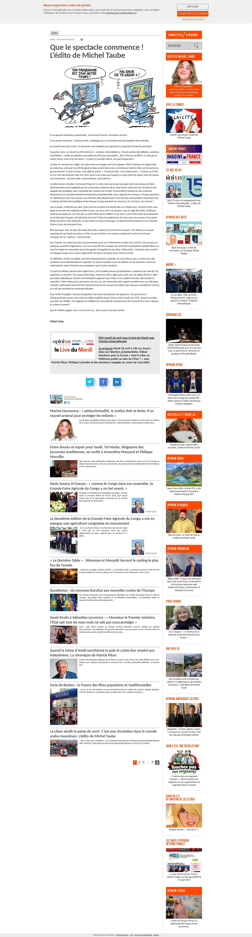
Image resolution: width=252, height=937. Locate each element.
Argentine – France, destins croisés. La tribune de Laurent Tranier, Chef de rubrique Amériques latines (184, 732)
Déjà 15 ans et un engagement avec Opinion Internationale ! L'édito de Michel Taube (184, 203)
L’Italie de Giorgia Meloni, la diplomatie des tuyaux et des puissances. (184, 924)
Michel (70, 397)
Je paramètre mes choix (193, 19)
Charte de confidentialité (143, 935)
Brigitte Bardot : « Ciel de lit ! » (184, 830)
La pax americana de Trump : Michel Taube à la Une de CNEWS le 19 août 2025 (184, 877)
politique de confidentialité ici (121, 13)
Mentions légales (122, 935)
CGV (131, 935)
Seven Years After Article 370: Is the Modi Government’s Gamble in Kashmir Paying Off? (184, 491)
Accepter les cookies (193, 13)
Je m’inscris (105, 348)
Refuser (192, 6)
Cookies (156, 935)
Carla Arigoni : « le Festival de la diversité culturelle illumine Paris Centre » (184, 635)
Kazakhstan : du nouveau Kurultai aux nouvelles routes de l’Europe (102, 591)
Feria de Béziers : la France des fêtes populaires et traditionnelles (100, 685)
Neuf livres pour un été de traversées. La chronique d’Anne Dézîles (184, 251)
